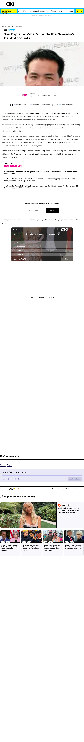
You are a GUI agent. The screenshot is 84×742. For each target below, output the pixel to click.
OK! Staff (33, 93)
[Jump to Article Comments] (11, 105)
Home (4, 26)
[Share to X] (36, 105)
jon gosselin (17, 26)
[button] (4, 4)
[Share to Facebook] (22, 105)
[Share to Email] (66, 105)
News (9, 26)
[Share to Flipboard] (50, 105)
